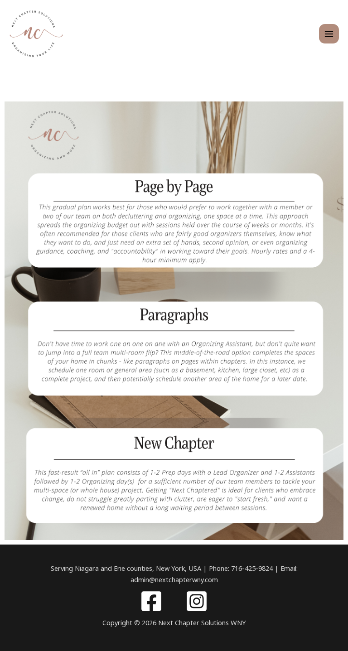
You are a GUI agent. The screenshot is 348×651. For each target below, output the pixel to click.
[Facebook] (151, 601)
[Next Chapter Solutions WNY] (36, 33)
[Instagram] (196, 601)
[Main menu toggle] (329, 34)
